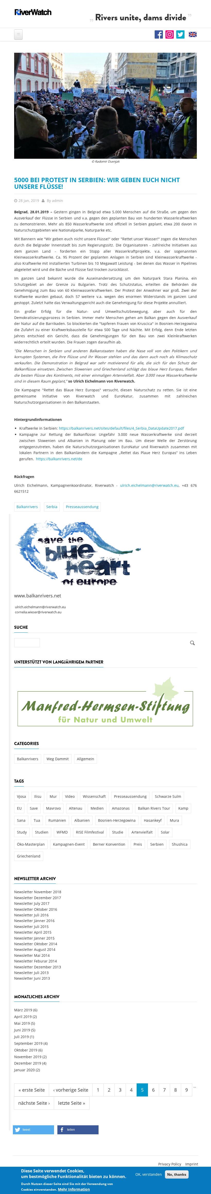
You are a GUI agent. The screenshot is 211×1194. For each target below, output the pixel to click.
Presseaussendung (82, 506)
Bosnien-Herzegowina (117, 820)
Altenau (75, 808)
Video (70, 796)
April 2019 (23, 1016)
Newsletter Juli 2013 (31, 972)
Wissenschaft (94, 796)
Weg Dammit (58, 758)
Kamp (183, 808)
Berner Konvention (109, 844)
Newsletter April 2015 (32, 932)
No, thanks (176, 1174)
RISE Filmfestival (90, 832)
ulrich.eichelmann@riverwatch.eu (149, 485)
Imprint (191, 1164)
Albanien (82, 820)
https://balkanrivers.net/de (59, 458)
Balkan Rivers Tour (154, 808)
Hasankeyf (153, 820)
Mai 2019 (22, 1023)
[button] (33, 1129)
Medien (97, 808)
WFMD (62, 832)
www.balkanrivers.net (37, 595)
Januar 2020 (24, 1069)
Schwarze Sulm (168, 796)
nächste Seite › (34, 1103)
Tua (37, 820)
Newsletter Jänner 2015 (34, 938)
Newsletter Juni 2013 (32, 978)
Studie (117, 832)
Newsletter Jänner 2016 (34, 920)
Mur (53, 796)
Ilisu (37, 796)
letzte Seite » (71, 1103)
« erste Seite (32, 1090)
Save (34, 808)
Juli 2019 (21, 1036)
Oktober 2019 (25, 1050)
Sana (21, 820)
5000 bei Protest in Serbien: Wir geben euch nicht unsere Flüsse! (97, 183)
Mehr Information (74, 1189)
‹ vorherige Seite (70, 1090)
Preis (138, 844)
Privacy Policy (169, 1164)
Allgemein (85, 758)
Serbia (51, 506)
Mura (174, 820)
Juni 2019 (22, 1030)
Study (22, 832)
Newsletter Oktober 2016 (35, 909)
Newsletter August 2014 (34, 949)
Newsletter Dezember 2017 (37, 897)
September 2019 (28, 1043)
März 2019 (23, 1009)
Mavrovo (53, 808)
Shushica (180, 844)
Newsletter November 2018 (37, 891)
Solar (165, 832)
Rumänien (57, 820)
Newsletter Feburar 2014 (35, 961)
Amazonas (121, 808)
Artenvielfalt (142, 832)
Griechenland (28, 856)
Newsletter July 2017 (31, 903)
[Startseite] (33, 12)
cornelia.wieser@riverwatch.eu (38, 612)
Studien (41, 832)
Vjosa (21, 796)
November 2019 (27, 1056)
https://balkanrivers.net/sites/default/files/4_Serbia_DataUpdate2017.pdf (121, 428)
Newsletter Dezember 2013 (37, 967)
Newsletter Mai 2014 (32, 955)
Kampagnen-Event (69, 844)
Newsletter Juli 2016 (31, 915)
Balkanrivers (27, 506)
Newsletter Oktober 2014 (35, 943)
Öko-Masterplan (31, 844)
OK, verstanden (148, 1174)
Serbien (157, 844)
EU (19, 808)
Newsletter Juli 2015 (31, 926)
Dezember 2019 (27, 1063)
